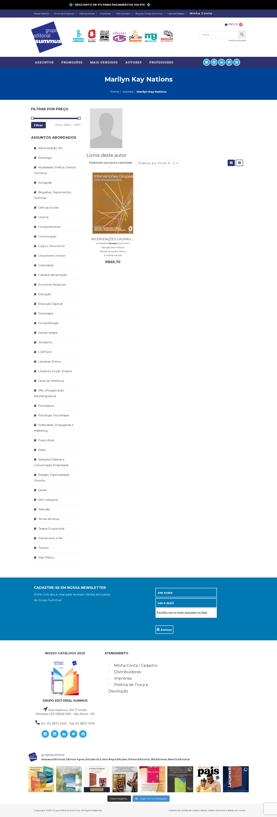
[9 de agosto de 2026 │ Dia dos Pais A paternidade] (208, 779)
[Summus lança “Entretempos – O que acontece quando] (236, 779)
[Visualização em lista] (239, 163)
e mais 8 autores (113, 255)
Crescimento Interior (52, 255)
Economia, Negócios (52, 284)
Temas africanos (48, 519)
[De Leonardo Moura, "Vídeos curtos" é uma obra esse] (125, 779)
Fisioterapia (45, 313)
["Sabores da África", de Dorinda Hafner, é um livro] (152, 779)
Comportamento (49, 227)
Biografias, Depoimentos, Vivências (52, 195)
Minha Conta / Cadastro (136, 665)
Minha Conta (201, 13)
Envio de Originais (64, 13)
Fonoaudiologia (48, 323)
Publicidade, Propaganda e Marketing (53, 427)
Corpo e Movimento (51, 246)
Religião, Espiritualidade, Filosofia (52, 477)
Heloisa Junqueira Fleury (113, 251)
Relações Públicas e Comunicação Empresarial (51, 462)
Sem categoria (48, 499)
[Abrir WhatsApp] (267, 807)
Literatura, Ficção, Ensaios (55, 371)
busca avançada (237, 40)
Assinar (166, 629)
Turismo (43, 548)
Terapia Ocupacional (51, 528)
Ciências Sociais (48, 207)
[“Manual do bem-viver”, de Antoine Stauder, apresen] (69, 779)
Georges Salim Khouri (113, 247)
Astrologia (44, 157)
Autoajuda (45, 182)
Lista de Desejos (176, 13)
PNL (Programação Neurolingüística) (49, 393)
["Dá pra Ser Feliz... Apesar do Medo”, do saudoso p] (180, 779)
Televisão (44, 509)
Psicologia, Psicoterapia (53, 415)
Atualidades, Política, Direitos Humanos (55, 170)
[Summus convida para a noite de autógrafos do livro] (97, 779)
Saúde (42, 490)
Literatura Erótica (49, 361)
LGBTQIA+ (45, 352)
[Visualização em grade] (231, 163)
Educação (44, 294)
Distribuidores (87, 13)
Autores (128, 91)
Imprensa (105, 13)
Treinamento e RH (50, 538)
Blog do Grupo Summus (148, 13)
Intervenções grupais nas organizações (127, 239)
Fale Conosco (123, 13)
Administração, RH (50, 148)
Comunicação (47, 236)
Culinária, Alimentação (52, 275)
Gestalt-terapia (47, 332)
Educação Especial (50, 304)
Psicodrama (46, 405)
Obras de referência (51, 381)
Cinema (43, 217)
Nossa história (41, 13)
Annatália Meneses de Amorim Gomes (112, 243)
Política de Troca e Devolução (128, 687)
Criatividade (46, 265)
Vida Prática (46, 557)
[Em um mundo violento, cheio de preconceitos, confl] (41, 779)
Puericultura (46, 440)
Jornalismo (45, 342)
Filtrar (38, 125)
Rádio (42, 450)
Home (115, 91)
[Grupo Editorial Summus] (46, 37)
